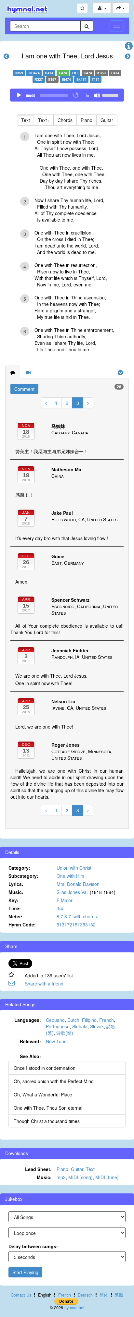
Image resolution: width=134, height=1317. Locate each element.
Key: (13, 900)
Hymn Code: (22, 924)
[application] (67, 95)
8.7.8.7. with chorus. (77, 916)
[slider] (111, 95)
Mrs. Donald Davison (78, 884)
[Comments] (12, 372)
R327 (38, 79)
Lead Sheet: (38, 1169)
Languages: (27, 1020)
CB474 (34, 72)
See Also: (30, 1056)
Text (25, 120)
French (106, 1020)
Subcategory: (23, 876)
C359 (19, 72)
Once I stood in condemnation (44, 1068)
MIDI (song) (80, 1177)
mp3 (61, 1177)
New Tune (56, 1041)
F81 (75, 72)
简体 (104, 1295)
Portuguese (58, 1026)
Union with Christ (74, 867)
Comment (24, 389)
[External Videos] (28, 372)
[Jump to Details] (129, 47)
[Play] (19, 95)
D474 (49, 72)
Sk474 (81, 79)
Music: (15, 892)
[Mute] (97, 95)
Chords (65, 120)
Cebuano (55, 1020)
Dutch (73, 1020)
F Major (65, 900)
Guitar (106, 120)
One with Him (70, 876)
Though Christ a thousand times (47, 1121)
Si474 (66, 79)
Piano (86, 120)
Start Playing (25, 1272)
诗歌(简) (64, 1033)
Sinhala (79, 1026)
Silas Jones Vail (72, 892)
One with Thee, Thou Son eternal (48, 1108)
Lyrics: (15, 884)
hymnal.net (74, 1308)
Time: (14, 908)
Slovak (97, 1026)
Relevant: (30, 1041)
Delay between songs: (33, 1246)
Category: (19, 867)
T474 (96, 79)
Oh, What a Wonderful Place (43, 1094)
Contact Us (21, 1295)
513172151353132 (76, 924)
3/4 (60, 908)
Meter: (15, 916)
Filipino (89, 1020)
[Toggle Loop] (76, 95)
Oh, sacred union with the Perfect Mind (54, 1081)
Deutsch (85, 1295)
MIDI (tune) (107, 1177)
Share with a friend (44, 983)
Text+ (43, 120)
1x (87, 96)
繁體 (119, 1295)
